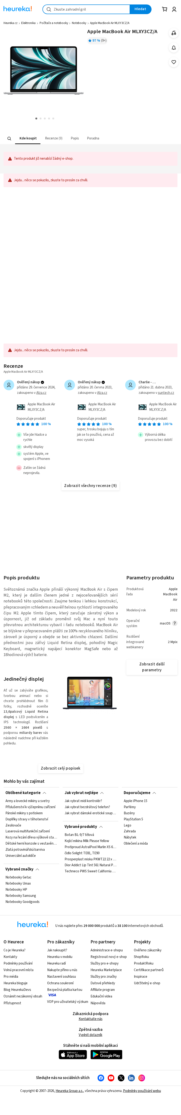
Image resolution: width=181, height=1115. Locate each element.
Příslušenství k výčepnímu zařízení (30, 807)
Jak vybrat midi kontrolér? (83, 801)
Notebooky (79, 23)
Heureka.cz (10, 23)
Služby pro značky (103, 976)
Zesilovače (13, 825)
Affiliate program (102, 989)
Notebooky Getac (18, 877)
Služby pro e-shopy (104, 963)
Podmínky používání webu (142, 1090)
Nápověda (97, 1003)
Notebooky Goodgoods (22, 902)
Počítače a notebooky (54, 23)
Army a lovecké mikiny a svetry (27, 801)
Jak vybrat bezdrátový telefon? (87, 807)
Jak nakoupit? (57, 950)
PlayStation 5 (133, 819)
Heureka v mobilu (59, 956)
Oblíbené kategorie (23, 793)
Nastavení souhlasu (61, 976)
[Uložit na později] (174, 62)
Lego (127, 825)
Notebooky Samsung (20, 896)
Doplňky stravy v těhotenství (26, 819)
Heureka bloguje (16, 983)
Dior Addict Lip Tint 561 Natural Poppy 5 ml (90, 865)
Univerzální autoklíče (20, 856)
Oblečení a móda (136, 843)
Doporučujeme (137, 793)
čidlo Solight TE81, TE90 (82, 853)
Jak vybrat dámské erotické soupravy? (90, 813)
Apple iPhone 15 (135, 801)
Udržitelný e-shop (147, 983)
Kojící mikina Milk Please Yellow (87, 841)
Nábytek (130, 837)
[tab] (27, 138)
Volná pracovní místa (18, 970)
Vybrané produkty (81, 827)
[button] (27, 139)
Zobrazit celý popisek (60, 768)
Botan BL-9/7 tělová (79, 835)
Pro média (11, 976)
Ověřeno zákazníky (147, 950)
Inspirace (140, 976)
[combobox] (86, 9)
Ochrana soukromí (60, 983)
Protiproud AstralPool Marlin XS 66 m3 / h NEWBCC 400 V (90, 847)
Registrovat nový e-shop (108, 956)
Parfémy (130, 807)
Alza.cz (41, 392)
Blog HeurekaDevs (17, 989)
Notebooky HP (16, 889)
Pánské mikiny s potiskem (24, 813)
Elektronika (28, 23)
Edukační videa (101, 996)
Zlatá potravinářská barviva (25, 849)
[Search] (9, 138)
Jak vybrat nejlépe (81, 793)
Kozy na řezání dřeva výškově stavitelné (31, 837)
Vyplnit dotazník (90, 1034)
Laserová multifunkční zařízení (27, 831)
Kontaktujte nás (91, 1018)
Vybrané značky (19, 869)
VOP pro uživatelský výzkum (67, 1001)
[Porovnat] (174, 33)
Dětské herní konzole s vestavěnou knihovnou (31, 843)
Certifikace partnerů (149, 970)
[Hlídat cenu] (174, 48)
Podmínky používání (18, 963)
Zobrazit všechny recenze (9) (90, 486)
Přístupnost (12, 1003)
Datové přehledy (102, 983)
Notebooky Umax (18, 883)
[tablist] (61, 138)
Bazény (129, 813)
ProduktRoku (143, 963)
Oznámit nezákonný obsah (23, 996)
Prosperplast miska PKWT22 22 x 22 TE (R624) (90, 859)
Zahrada (130, 831)
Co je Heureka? (14, 950)
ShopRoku (141, 956)
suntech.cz (166, 392)
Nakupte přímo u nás (62, 970)
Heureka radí (56, 963)
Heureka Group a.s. (69, 1090)
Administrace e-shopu (106, 950)
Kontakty (10, 956)
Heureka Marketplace (106, 970)
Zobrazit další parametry (152, 667)
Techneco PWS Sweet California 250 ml (90, 871)
